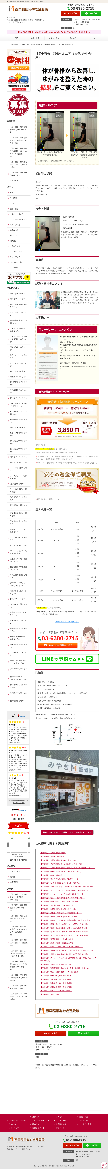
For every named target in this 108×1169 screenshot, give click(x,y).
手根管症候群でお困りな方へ (18, 522)
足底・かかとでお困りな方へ (18, 356)
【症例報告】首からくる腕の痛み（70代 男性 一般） (61, 879)
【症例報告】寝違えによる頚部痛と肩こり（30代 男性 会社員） (65, 928)
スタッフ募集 (15, 871)
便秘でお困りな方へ (17, 484)
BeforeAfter (14, 235)
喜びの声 (73, 38)
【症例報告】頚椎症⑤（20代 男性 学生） (56, 976)
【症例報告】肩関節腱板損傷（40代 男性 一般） (60, 860)
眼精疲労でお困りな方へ (18, 506)
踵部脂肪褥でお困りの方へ (18, 348)
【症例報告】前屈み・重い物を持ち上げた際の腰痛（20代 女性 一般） (18, 966)
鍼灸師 (12, 877)
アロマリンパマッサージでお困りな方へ (18, 584)
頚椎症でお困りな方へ (18, 377)
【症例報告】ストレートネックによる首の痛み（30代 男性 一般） (66, 890)
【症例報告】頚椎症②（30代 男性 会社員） (56, 987)
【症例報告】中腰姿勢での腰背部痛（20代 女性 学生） (19, 977)
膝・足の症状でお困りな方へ (18, 450)
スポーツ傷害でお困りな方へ (18, 434)
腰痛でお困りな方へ (17, 701)
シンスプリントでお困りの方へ (18, 477)
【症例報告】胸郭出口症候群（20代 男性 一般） (59, 909)
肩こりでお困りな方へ (18, 299)
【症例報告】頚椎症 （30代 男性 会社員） (56, 991)
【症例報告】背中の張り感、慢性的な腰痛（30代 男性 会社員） (65, 932)
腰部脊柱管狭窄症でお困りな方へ (18, 568)
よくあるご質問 (16, 251)
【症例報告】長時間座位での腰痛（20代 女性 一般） (19, 942)
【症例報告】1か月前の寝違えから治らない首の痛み (61, 883)
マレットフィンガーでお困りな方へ (18, 552)
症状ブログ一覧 (16, 262)
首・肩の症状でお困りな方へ (18, 442)
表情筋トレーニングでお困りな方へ (18, 530)
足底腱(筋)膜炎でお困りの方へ (18, 614)
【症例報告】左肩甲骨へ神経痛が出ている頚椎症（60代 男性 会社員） (67, 950)
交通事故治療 (15, 246)
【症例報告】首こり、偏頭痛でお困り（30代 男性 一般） (62, 898)
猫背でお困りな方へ (17, 371)
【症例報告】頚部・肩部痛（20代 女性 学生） (58, 943)
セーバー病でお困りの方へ (18, 314)
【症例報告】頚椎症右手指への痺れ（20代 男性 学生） (62, 871)
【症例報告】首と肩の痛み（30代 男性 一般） (58, 905)
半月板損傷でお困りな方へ (18, 391)
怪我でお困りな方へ (17, 427)
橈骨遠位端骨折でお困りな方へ (18, 592)
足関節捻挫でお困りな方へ (18, 622)
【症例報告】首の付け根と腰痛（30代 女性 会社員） (60, 972)
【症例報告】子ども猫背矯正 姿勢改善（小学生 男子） (64, 864)
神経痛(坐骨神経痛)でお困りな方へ (18, 638)
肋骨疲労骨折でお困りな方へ (18, 498)
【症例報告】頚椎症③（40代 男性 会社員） (56, 983)
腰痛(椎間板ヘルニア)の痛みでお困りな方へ (18, 678)
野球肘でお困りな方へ (18, 599)
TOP (16, 38)
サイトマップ (15, 257)
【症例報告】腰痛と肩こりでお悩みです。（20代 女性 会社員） (65, 924)
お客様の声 (14, 230)
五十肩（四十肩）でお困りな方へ (18, 560)
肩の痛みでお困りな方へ (18, 694)
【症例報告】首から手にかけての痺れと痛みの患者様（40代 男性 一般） (68, 886)
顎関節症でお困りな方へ (18, 646)
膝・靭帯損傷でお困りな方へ (18, 383)
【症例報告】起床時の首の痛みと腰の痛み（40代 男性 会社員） (65, 954)
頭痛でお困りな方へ (17, 294)
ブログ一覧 (14, 267)
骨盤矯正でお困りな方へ (18, 421)
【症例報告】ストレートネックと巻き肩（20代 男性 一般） (63, 894)
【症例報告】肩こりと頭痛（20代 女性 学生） (18, 918)
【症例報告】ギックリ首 (49, 994)
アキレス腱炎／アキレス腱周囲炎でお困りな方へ (18, 339)
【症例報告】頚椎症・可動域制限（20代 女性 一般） (61, 913)
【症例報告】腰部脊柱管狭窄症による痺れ (18, 987)
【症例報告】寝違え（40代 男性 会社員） (56, 964)
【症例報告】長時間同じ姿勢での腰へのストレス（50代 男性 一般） (18, 931)
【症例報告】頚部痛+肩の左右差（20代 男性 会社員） (61, 947)
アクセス (91, 38)
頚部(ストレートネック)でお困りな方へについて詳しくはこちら (67, 832)
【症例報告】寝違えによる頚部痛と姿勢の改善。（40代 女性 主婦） (67, 920)
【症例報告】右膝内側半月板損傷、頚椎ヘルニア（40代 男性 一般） (67, 868)
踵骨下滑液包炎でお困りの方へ (18, 305)
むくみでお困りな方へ (18, 545)
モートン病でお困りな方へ (18, 469)
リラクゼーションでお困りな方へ (18, 413)
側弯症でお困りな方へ (18, 457)
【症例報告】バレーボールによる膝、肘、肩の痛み (18, 996)
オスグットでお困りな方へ (18, 654)
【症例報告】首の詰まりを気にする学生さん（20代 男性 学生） (65, 935)
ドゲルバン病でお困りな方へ (18, 538)
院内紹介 (13, 241)
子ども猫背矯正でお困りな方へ (18, 490)
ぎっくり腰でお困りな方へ (18, 364)
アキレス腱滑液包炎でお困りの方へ (18, 330)
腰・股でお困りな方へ (18, 398)
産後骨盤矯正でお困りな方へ (18, 630)
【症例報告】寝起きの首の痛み (52, 856)
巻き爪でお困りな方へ (18, 462)
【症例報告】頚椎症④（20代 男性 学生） (56, 979)
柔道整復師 (14, 882)
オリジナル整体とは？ (18, 219)
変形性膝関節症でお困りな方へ (18, 514)
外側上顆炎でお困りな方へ (18, 576)
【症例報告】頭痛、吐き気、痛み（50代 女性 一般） (61, 901)
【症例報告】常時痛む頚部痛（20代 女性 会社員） (60, 917)
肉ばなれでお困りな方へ (18, 605)
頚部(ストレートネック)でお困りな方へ (27, 44)
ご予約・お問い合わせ (18, 214)
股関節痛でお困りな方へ (18, 670)
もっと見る (14, 181)
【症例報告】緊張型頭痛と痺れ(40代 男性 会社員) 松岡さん (64, 968)
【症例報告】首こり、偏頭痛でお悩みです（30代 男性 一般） (18, 953)
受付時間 (13, 198)
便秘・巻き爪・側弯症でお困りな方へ (18, 405)
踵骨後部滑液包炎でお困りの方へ (18, 322)
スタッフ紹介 (54, 38)
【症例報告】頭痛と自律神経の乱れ (53, 875)
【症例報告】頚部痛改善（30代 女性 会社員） (58, 939)
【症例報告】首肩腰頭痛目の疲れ (53, 853)
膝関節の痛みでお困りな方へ (18, 686)
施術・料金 (35, 38)
